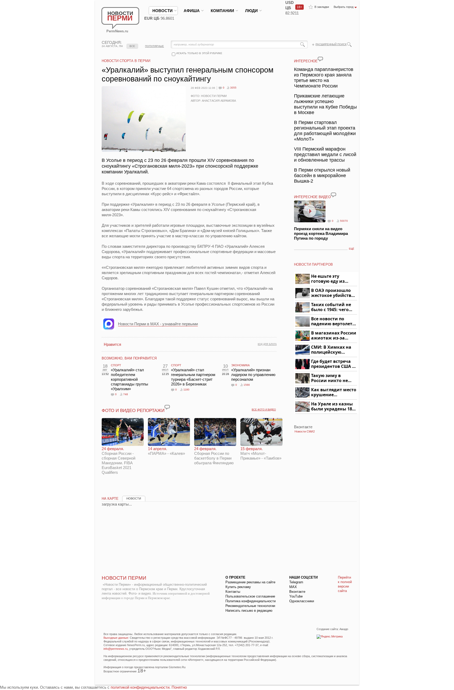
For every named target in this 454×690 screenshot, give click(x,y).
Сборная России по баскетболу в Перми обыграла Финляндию (214, 455)
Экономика (240, 365)
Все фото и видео (264, 409)
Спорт (116, 365)
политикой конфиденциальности (140, 687)
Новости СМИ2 (305, 431)
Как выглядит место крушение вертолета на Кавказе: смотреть (333, 392)
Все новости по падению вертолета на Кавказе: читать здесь (333, 321)
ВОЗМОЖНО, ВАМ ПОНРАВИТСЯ (129, 358)
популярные (154, 46)
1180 (186, 389)
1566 (247, 384)
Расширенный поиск (331, 44)
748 (125, 394)
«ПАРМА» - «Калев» (166, 451)
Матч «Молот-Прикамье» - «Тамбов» (260, 453)
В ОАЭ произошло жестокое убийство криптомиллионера (333, 293)
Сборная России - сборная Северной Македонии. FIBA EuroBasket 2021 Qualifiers (118, 460)
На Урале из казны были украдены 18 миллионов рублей (332, 406)
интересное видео (312, 197)
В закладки (321, 6)
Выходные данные (116, 637)
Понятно (179, 687)
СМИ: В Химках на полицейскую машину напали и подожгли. (331, 350)
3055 (233, 87)
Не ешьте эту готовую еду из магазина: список (331, 279)
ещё (351, 249)
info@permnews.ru (116, 648)
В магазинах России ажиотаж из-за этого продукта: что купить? (333, 336)
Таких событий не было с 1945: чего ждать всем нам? (331, 307)
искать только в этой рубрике (199, 53)
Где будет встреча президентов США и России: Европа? (333, 364)
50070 (344, 220)
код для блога (267, 344)
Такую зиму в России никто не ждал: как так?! (329, 378)
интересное (306, 61)
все (132, 46)
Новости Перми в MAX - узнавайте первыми (158, 324)
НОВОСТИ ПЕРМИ (124, 578)
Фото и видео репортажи (133, 410)
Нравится (112, 344)
